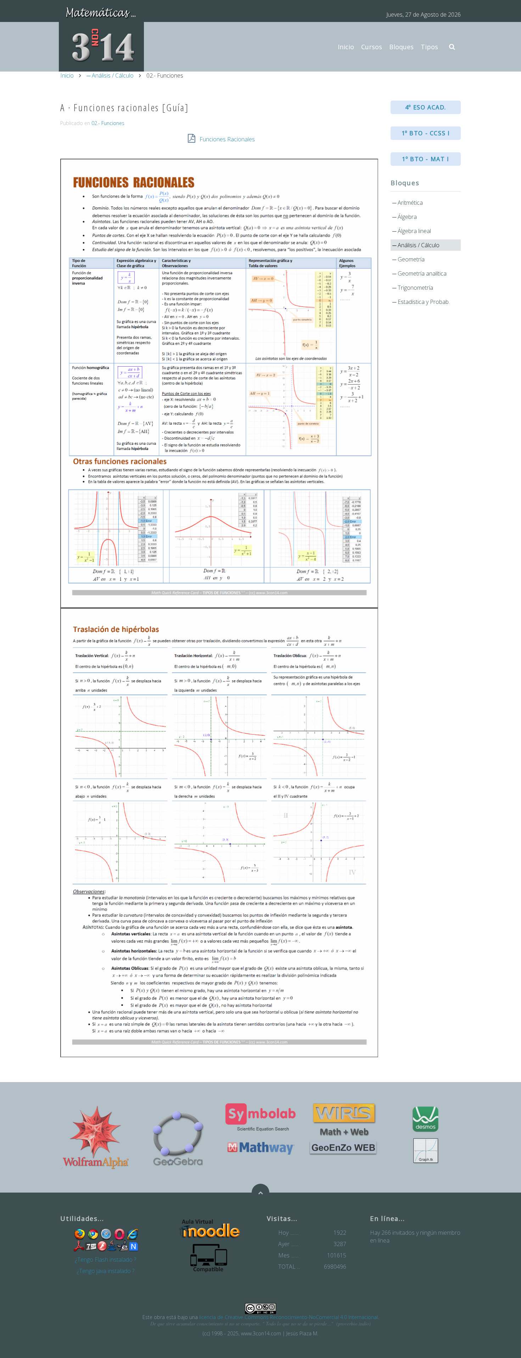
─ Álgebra (404, 217)
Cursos (371, 47)
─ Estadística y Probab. (421, 302)
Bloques (401, 47)
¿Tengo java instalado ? (105, 1271)
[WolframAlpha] (95, 1137)
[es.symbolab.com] (260, 1117)
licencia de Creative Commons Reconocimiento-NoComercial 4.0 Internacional (288, 1317)
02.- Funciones (107, 123)
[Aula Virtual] (208, 1229)
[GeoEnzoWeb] (343, 1147)
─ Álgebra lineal (411, 231)
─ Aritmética (407, 202)
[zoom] (219, 608)
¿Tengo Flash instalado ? (105, 1259)
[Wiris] (343, 1119)
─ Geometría (408, 259)
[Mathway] (260, 1147)
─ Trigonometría (412, 288)
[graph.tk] (426, 1150)
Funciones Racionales (227, 139)
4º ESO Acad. (425, 107)
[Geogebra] (178, 1137)
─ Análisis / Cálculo (110, 75)
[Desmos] (426, 1119)
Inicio (346, 47)
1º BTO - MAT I (425, 159)
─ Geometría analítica (419, 273)
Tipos (429, 47)
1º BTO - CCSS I (426, 133)
